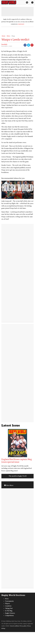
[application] (17, 190)
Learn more (21, 24)
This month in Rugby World (17, 476)
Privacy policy (23, 626)
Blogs (13, 36)
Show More (9, 485)
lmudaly (4, 44)
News (8, 36)
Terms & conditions (14, 626)
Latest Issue (10, 425)
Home (3, 36)
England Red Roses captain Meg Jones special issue (16, 460)
